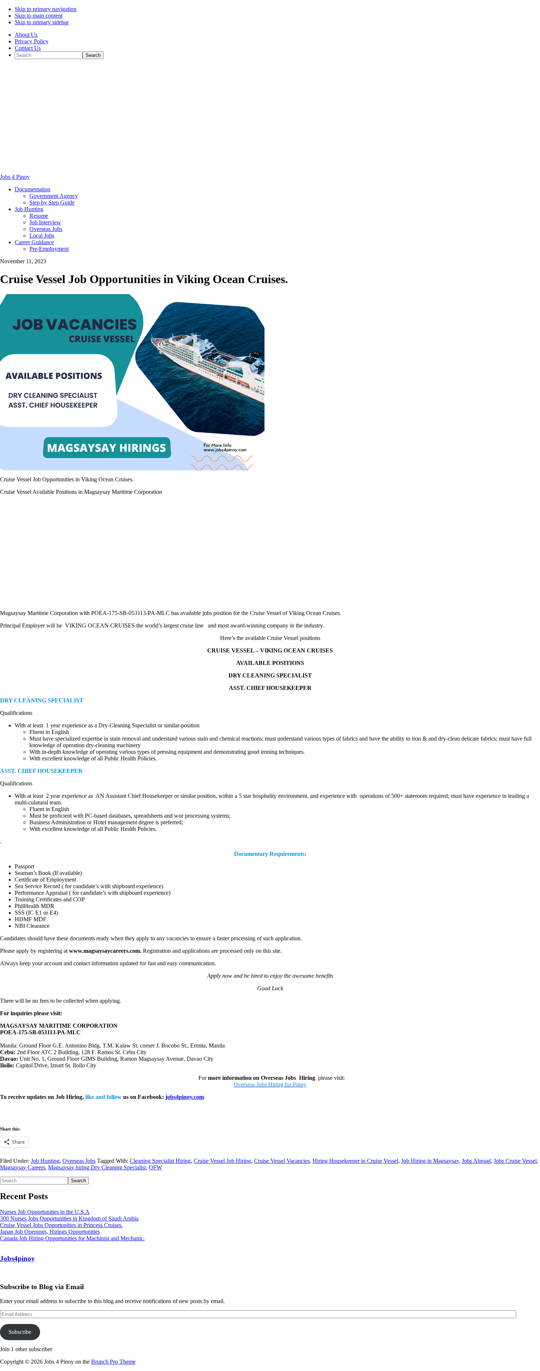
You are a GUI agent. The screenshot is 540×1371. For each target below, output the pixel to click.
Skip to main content (38, 15)
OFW (155, 1167)
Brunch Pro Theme (113, 1362)
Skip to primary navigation (45, 9)
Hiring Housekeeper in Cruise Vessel (355, 1161)
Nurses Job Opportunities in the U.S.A (45, 1212)
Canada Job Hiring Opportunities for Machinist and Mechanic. (72, 1238)
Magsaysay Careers (22, 1167)
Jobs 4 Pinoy (15, 177)
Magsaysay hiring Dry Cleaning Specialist (97, 1167)
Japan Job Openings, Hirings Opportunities (50, 1232)
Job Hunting (45, 1161)
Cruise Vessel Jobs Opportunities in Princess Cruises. (61, 1225)
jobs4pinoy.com (184, 1097)
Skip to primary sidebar (42, 22)
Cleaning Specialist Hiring (160, 1161)
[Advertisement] (270, 116)
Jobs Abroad (476, 1161)
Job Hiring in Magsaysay (430, 1161)
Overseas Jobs (79, 1161)
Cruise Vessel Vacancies (282, 1161)
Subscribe (19, 1332)
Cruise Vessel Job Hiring (222, 1161)
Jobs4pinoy (17, 1258)
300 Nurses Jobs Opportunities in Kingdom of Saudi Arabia (69, 1218)
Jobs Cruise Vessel (515, 1161)
